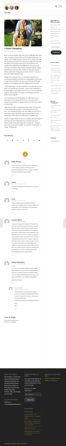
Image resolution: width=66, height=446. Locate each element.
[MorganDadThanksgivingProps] (23, 33)
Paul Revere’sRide (55, 65)
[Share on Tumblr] (28, 140)
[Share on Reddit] (33, 140)
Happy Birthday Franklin (56, 85)
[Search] (55, 6)
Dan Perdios (53, 122)
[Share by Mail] (39, 140)
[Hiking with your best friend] (64, 223)
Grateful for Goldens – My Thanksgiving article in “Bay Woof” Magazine (56, 70)
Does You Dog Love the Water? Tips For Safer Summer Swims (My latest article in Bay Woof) (56, 78)
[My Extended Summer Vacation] (1, 223)
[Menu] (59, 6)
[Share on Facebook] (7, 140)
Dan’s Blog (7, 13)
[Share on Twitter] (12, 140)
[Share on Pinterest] (23, 140)
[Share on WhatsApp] (17, 140)
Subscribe (56, 52)
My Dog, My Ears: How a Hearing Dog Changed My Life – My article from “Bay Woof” (32, 432)
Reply (13, 175)
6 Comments (18, 51)
